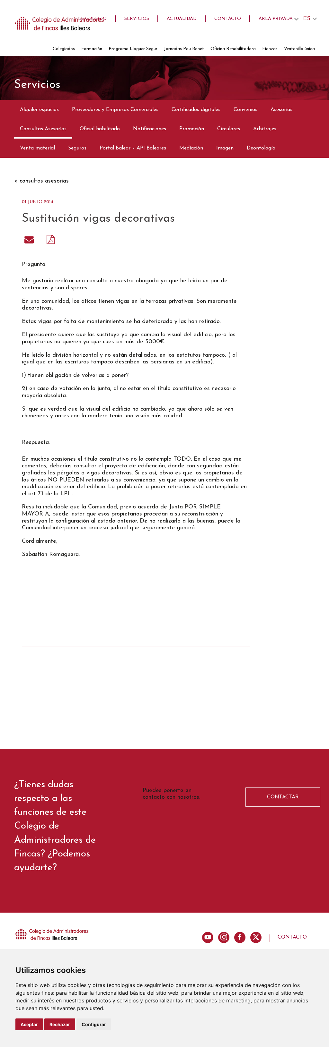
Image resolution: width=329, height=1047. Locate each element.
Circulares (228, 129)
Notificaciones (149, 129)
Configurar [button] (94, 1024)
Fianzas (270, 49)
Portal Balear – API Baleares (133, 148)
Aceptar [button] (29, 1024)
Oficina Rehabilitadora (233, 49)
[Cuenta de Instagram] (223, 937)
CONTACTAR (283, 797)
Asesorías (281, 109)
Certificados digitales (196, 109)
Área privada (276, 18)
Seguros (77, 148)
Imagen (225, 148)
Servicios (136, 18)
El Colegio (92, 18)
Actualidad (182, 18)
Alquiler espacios (39, 109)
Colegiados (64, 49)
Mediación (191, 148)
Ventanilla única (299, 49)
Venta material (37, 148)
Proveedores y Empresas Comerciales (115, 109)
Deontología (261, 148)
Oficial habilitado (100, 129)
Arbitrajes (264, 129)
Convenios (245, 109)
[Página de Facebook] (239, 937)
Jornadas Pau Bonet (184, 49)
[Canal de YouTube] (207, 937)
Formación (91, 49)
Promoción (191, 129)
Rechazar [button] (59, 1024)
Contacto (227, 18)
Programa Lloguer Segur (133, 49)
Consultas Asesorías (43, 129)
